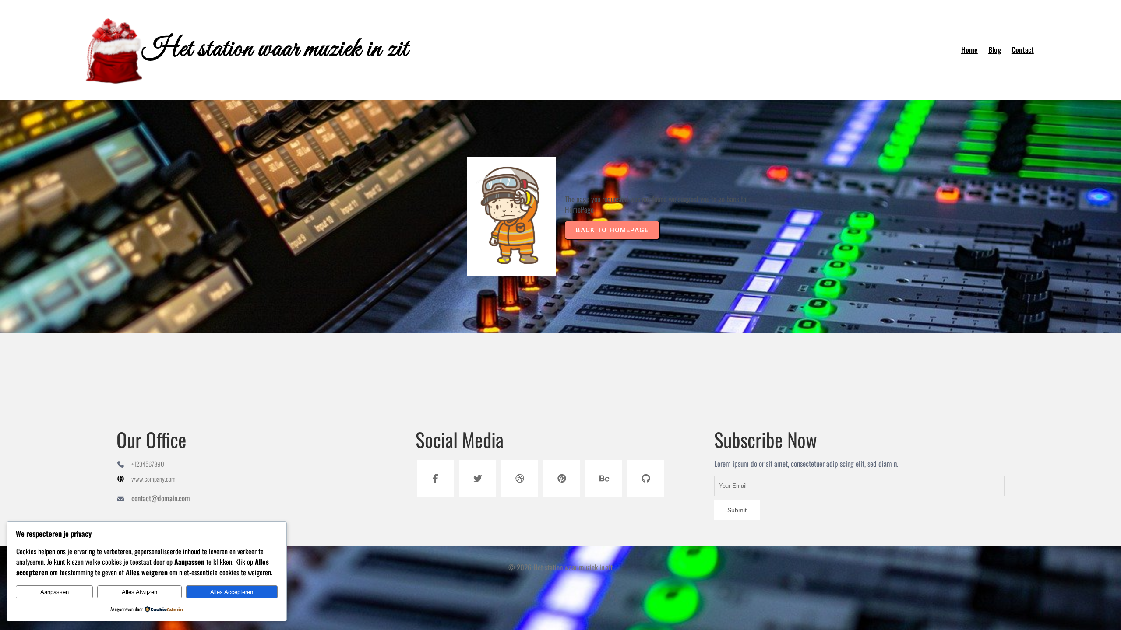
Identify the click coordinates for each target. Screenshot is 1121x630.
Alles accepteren (231, 592)
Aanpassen (54, 592)
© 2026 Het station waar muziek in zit (560, 567)
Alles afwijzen (139, 592)
